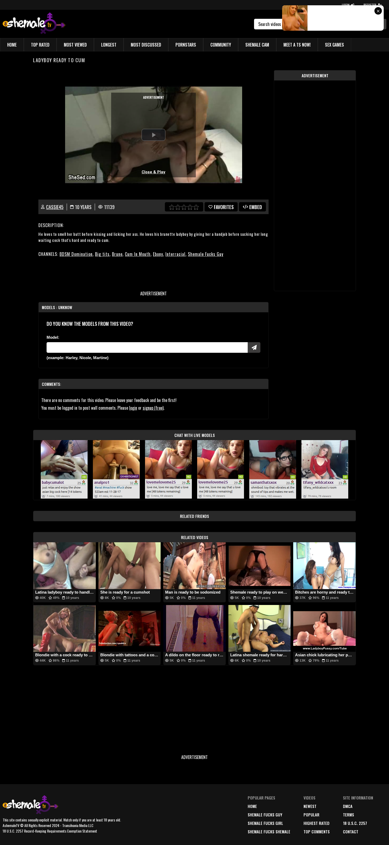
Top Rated (40, 45)
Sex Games (334, 45)
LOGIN (346, 5)
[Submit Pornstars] (254, 347)
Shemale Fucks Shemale (269, 831)
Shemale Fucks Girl (265, 823)
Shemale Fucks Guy (205, 254)
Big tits (102, 254)
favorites (224, 207)
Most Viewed (75, 45)
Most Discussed (146, 45)
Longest (108, 45)
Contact (350, 831)
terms (348, 814)
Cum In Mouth (138, 254)
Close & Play (153, 172)
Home (12, 45)
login (133, 408)
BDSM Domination (76, 254)
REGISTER (370, 5)
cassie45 (55, 207)
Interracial (175, 254)
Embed (255, 207)
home (252, 806)
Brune (117, 254)
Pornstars (185, 45)
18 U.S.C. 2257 (355, 823)
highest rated (316, 823)
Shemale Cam (257, 45)
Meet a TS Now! (297, 45)
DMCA (347, 806)
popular (311, 814)
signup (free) (153, 408)
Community (220, 45)
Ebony (158, 254)
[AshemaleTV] (34, 23)
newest (310, 806)
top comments (317, 831)
